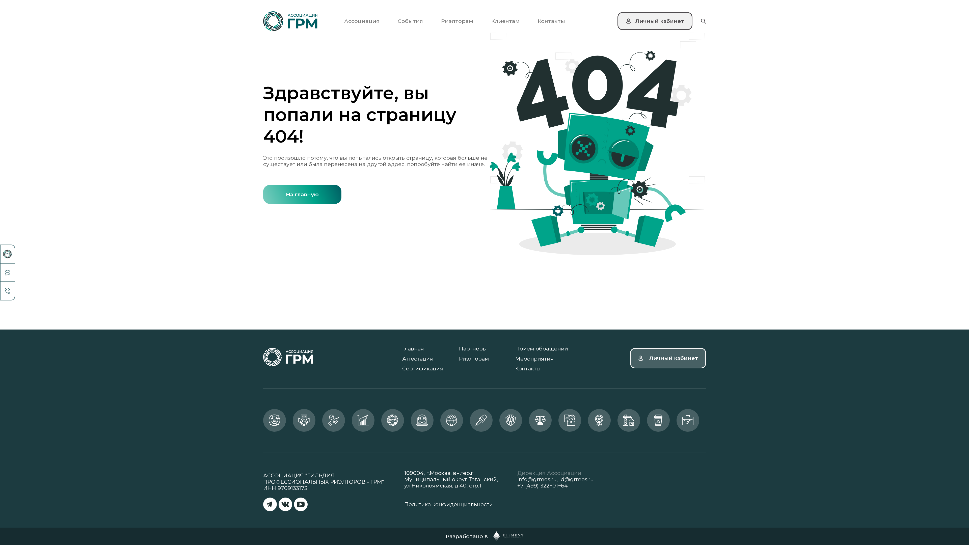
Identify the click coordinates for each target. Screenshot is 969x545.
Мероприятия (534, 359)
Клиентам (505, 21)
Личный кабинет (673, 358)
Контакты (551, 21)
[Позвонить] (8, 291)
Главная (413, 348)
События (410, 21)
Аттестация (417, 359)
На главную (302, 194)
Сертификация (422, 368)
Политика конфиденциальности (448, 504)
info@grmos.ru (537, 479)
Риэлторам (457, 21)
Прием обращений (541, 348)
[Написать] (8, 273)
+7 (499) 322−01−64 (542, 485)
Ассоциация (362, 21)
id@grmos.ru (576, 479)
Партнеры (473, 348)
